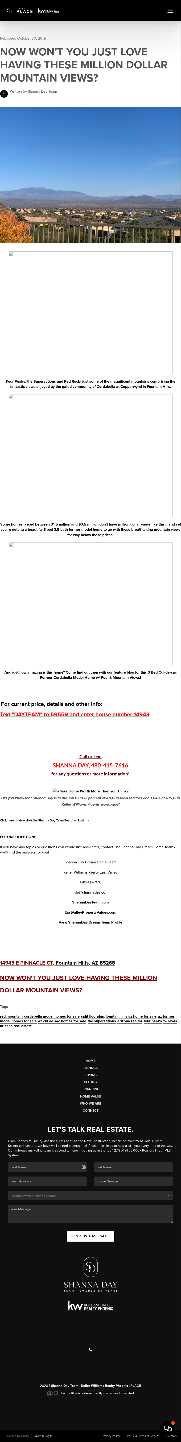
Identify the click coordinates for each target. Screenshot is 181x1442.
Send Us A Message (90, 1236)
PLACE (135, 1386)
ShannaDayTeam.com (90, 902)
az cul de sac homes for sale (62, 1021)
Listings (91, 1068)
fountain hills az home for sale (131, 1016)
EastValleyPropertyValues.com (90, 912)
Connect (91, 1111)
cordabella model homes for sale (52, 1016)
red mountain (11, 1016)
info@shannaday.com (91, 892)
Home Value (90, 1096)
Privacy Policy (111, 1436)
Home (90, 1061)
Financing (90, 1089)
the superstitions (102, 1021)
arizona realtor (129, 1021)
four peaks (153, 1021)
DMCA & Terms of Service (143, 1436)
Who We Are (90, 1104)
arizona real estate (16, 1025)
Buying (90, 1075)
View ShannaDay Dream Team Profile (90, 922)
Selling (90, 1082)
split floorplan (92, 1016)
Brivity (25, 1436)
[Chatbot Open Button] (167, 1428)
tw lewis (170, 1021)
